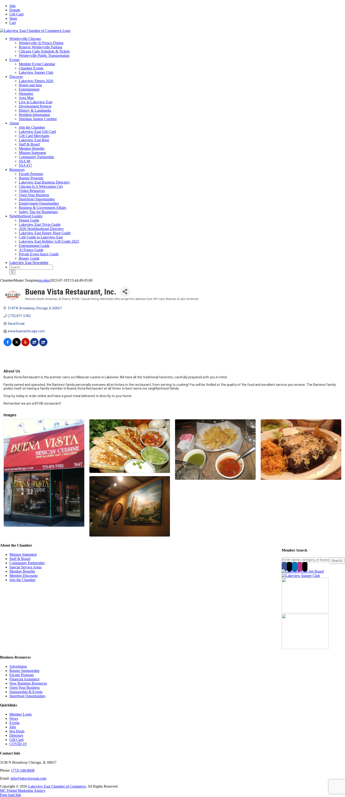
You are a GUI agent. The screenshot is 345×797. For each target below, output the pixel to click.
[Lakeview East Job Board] (303, 571)
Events (14, 723)
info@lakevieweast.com (28, 778)
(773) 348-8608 (22, 770)
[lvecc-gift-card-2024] (305, 648)
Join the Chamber (22, 580)
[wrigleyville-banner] (305, 612)
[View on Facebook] (8, 345)
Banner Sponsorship (24, 671)
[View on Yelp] (25, 345)
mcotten (44, 280)
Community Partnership (27, 563)
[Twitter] (289, 566)
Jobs (12, 727)
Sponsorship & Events (25, 692)
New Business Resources (28, 683)
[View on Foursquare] (43, 345)
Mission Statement (23, 554)
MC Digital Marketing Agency (23, 791)
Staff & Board (19, 559)
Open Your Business (24, 688)
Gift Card (16, 740)
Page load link (10, 795)
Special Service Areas (25, 567)
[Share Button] (125, 291)
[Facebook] (284, 566)
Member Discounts (23, 576)
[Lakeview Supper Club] (301, 576)
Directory (16, 735)
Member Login (20, 714)
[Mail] (304, 566)
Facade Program (21, 675)
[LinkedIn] (294, 566)
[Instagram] (299, 566)
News (13, 718)
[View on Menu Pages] (34, 345)
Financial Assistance (24, 679)
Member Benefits (22, 571)
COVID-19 (18, 744)
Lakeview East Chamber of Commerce (57, 786)
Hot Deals (16, 731)
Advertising (18, 666)
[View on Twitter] (16, 345)
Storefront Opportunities (27, 696)
